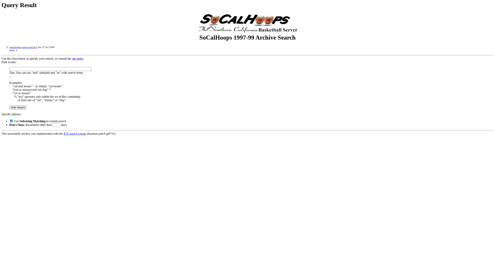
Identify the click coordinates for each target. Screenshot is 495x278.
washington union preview (23, 47)
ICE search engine (75, 133)
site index (78, 58)
